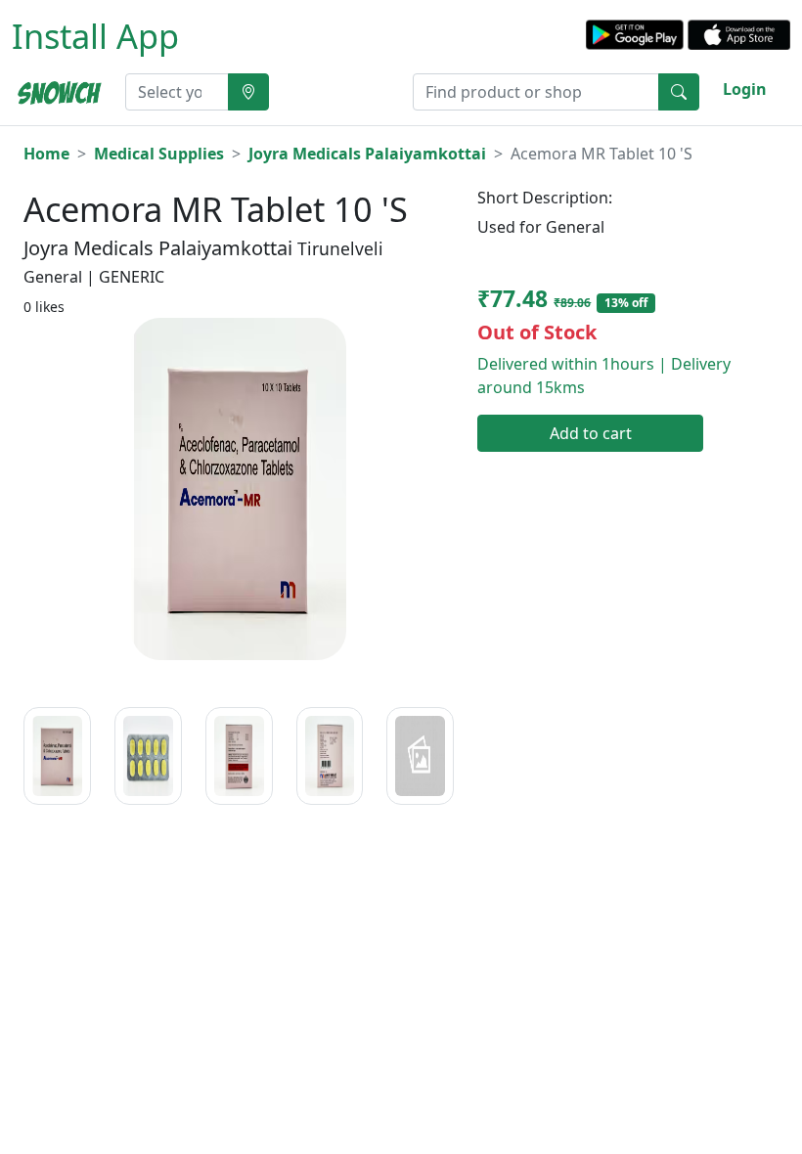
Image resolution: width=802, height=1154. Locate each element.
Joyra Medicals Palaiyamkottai (367, 153)
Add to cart (591, 433)
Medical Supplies (159, 153)
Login (745, 89)
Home (46, 153)
